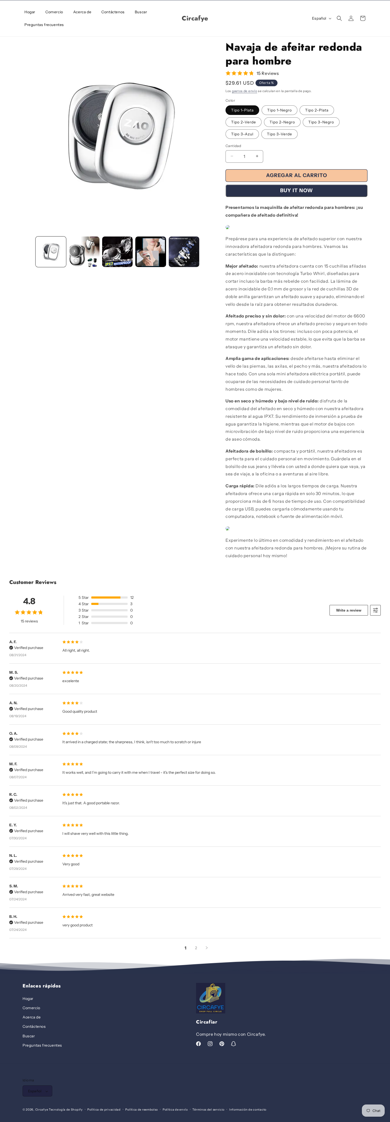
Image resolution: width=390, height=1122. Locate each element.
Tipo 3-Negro (321, 121)
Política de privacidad (103, 1109)
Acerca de (32, 1016)
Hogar (28, 998)
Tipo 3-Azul (242, 133)
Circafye (41, 1110)
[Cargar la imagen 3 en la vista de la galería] (117, 252)
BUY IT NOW (296, 190)
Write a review (348, 610)
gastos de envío (244, 91)
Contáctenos (34, 1026)
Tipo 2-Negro (282, 121)
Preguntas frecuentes (42, 1045)
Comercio (31, 1007)
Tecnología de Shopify (66, 1110)
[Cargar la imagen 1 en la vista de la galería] (51, 252)
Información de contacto (247, 1109)
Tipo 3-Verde (279, 133)
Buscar (29, 1035)
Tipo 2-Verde (243, 121)
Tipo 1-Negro (279, 110)
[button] (339, 18)
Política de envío (175, 1109)
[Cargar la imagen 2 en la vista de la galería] (84, 252)
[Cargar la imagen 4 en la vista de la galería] (150, 252)
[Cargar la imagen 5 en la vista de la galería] (184, 252)
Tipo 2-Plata (316, 110)
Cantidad (233, 145)
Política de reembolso (141, 1109)
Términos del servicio (208, 1109)
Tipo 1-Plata (242, 110)
